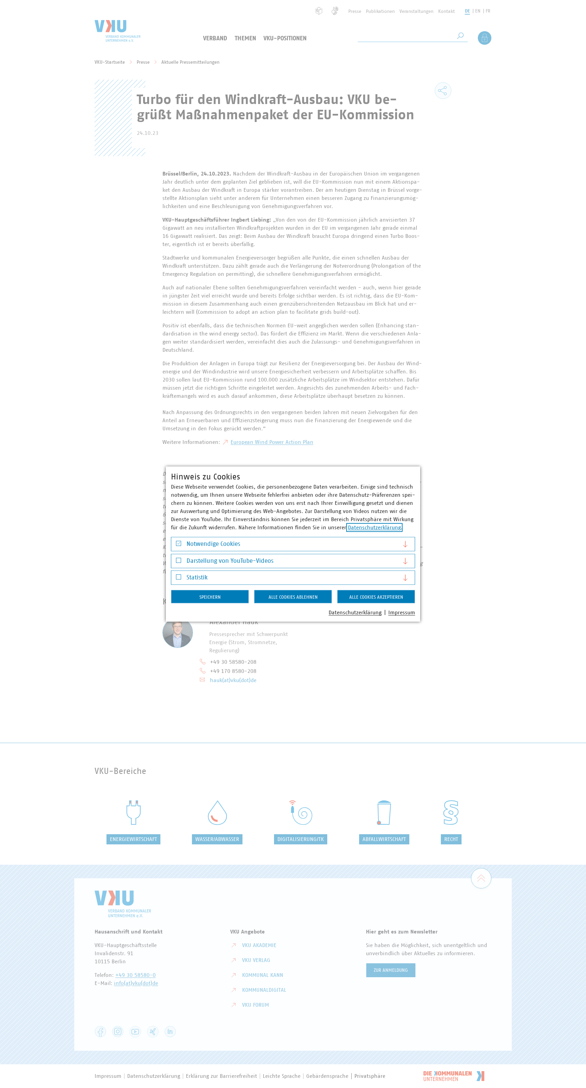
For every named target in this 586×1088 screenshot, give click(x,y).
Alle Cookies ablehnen (293, 597)
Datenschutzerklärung (374, 527)
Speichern (210, 597)
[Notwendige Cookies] (178, 545)
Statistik (197, 578)
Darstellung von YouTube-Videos (230, 561)
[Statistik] (178, 578)
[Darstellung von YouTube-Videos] (178, 562)
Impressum (401, 612)
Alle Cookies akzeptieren (376, 597)
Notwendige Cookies (213, 544)
